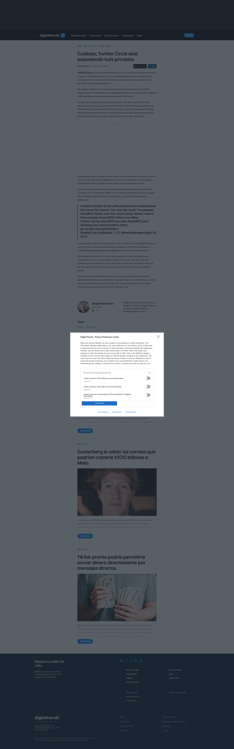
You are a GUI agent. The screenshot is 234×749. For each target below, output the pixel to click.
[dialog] (117, 374)
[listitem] (117, 373)
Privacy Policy (131, 412)
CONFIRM (99, 403)
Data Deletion (103, 412)
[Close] (159, 337)
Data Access (117, 412)
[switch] (147, 378)
